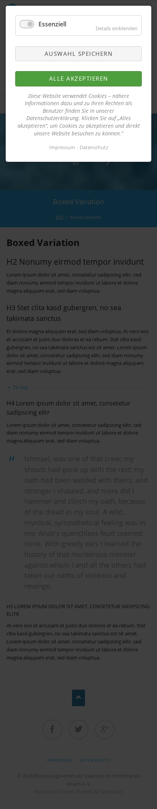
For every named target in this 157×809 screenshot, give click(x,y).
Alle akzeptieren (78, 78)
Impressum (62, 147)
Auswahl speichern (79, 53)
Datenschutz (94, 147)
